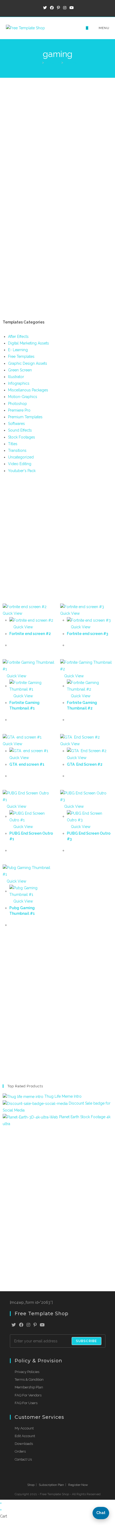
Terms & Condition (29, 1379)
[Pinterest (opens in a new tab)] (58, 7)
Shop (30, 1485)
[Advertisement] (57, 138)
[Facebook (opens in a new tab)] (51, 7)
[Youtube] (42, 1325)
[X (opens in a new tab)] (44, 7)
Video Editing (19, 464)
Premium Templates (25, 417)
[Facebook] (21, 1325)
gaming (71, 62)
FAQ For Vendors (28, 1395)
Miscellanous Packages (28, 390)
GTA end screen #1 (27, 764)
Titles (12, 444)
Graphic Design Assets (27, 363)
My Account (24, 1428)
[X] (13, 1325)
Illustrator (16, 377)
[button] (101, 1513)
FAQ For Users (26, 1403)
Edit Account (25, 1436)
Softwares (16, 423)
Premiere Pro (19, 410)
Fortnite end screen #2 (30, 634)
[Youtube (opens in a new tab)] (71, 7)
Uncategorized (21, 457)
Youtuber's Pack (22, 471)
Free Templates (21, 356)
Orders (20, 1451)
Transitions (17, 450)
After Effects (18, 336)
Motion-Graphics (22, 397)
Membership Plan (29, 1387)
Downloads (24, 1444)
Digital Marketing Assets (28, 343)
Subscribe (86, 1341)
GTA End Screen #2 (84, 764)
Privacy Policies (27, 1372)
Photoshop (17, 403)
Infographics (18, 383)
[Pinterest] (35, 1325)
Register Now (78, 1485)
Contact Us (23, 1459)
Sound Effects (20, 430)
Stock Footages (21, 437)
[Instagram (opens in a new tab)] (65, 7)
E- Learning (18, 350)
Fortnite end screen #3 (87, 634)
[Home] (39, 62)
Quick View (22, 627)
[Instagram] (28, 1325)
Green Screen (20, 370)
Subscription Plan (51, 1485)
